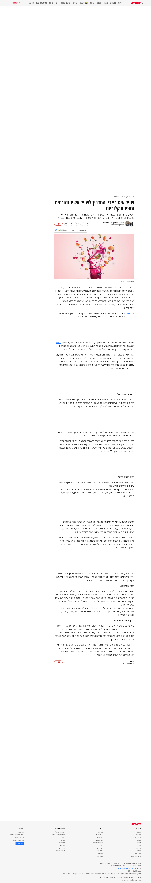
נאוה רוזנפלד (107, 222)
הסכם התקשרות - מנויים (17, 835)
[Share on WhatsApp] (71, 224)
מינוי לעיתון (100, 848)
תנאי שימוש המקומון (18, 840)
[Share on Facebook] (82, 224)
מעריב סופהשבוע (98, 843)
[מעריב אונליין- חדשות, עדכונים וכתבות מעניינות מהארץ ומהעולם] (136, 3)
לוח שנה (31, 3)
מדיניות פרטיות (19, 837)
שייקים (127, 313)
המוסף (101, 845)
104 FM (62, 845)
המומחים (116, 197)
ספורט (99, 3)
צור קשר (100, 832)
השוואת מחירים (60, 851)
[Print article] (66, 224)
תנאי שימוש (20, 832)
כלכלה (106, 3)
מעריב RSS (99, 840)
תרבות (92, 3)
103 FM (62, 840)
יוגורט (58, 342)
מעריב (132, 197)
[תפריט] (143, 3)
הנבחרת (113, 3)
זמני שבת (62, 848)
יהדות (139, 851)
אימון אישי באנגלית (59, 832)
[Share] (87, 224)
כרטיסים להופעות (136, 856)
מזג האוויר (138, 854)
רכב (57, 3)
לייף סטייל (125, 197)
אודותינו (100, 854)
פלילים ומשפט (65, 3)
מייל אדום (100, 837)
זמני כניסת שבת (41, 3)
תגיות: (132, 661)
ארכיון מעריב (99, 851)
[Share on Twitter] (77, 224)
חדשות (120, 3)
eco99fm (62, 843)
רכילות (82, 2)
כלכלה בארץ (137, 837)
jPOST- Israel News (58, 835)
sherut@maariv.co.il (125, 868)
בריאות (75, 3)
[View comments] (58, 224)
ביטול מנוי (100, 856)
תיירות (51, 3)
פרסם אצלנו (99, 835)
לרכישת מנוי (16, 3)
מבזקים (138, 835)
